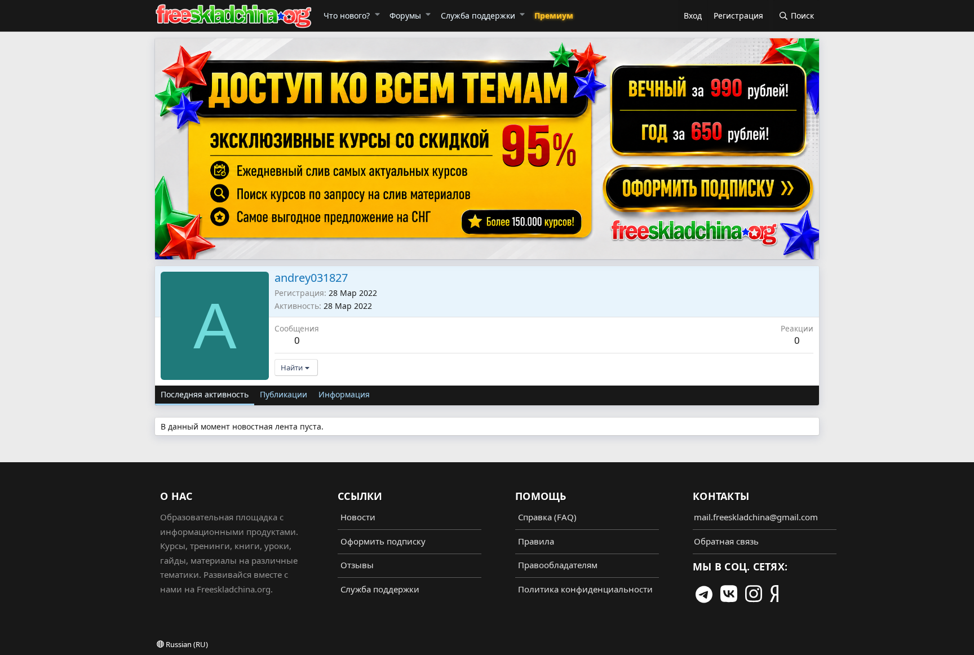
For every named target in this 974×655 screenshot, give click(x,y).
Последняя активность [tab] (205, 394)
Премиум (553, 15)
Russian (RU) (186, 644)
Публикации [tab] (283, 394)
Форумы (405, 15)
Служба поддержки (478, 15)
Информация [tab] (344, 394)
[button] (376, 14)
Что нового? (347, 15)
